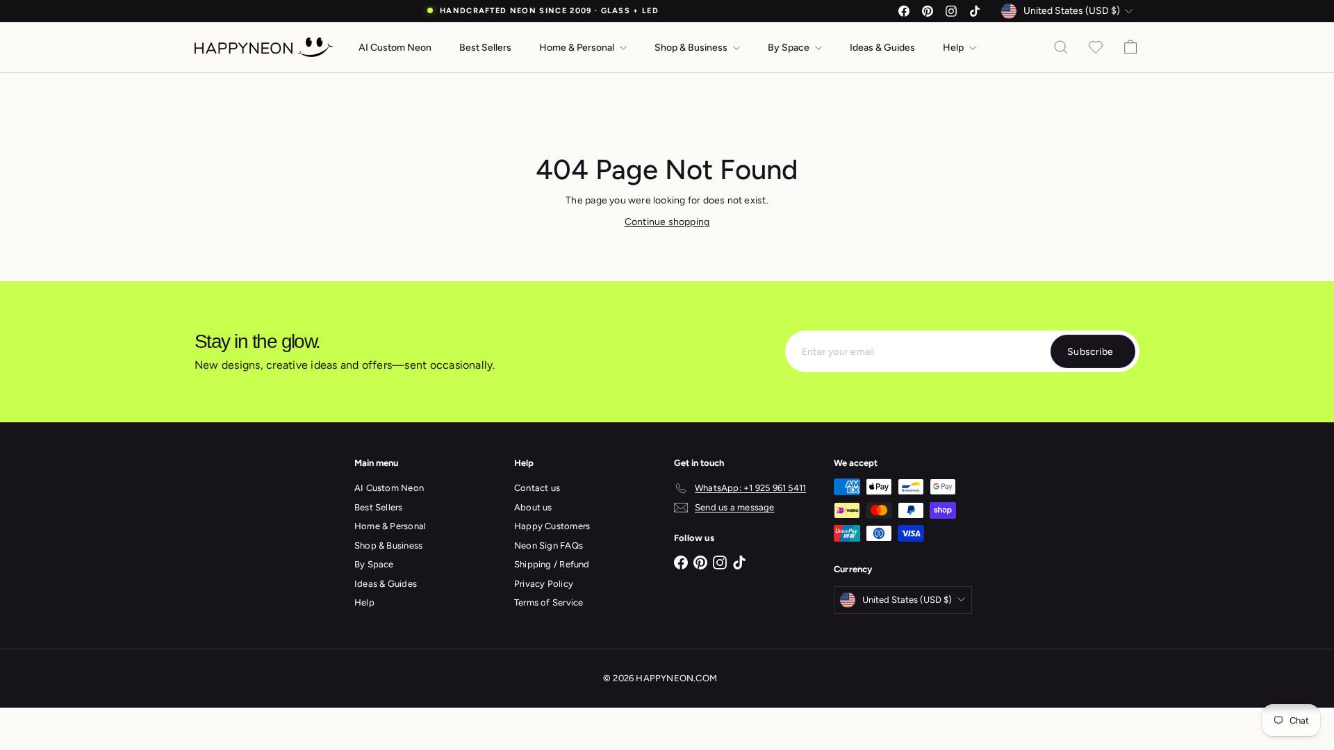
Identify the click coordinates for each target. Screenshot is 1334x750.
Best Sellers (485, 47)
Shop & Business (692, 47)
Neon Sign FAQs (548, 545)
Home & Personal (577, 47)
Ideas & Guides (882, 47)
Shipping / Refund (552, 564)
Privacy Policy (543, 583)
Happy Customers (552, 526)
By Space (790, 47)
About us (533, 507)
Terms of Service (548, 602)
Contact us (537, 488)
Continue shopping (667, 222)
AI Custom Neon (395, 47)
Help (954, 47)
